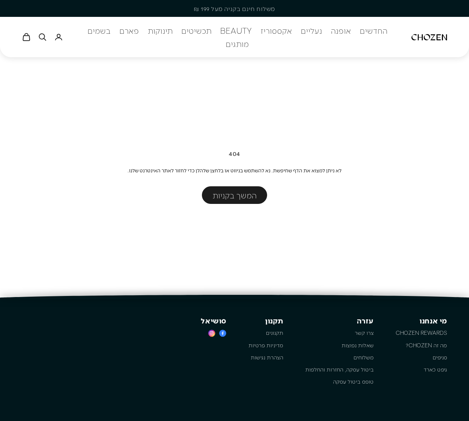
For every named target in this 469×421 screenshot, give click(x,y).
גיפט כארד (435, 369)
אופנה (341, 30)
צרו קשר (364, 332)
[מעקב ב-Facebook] (222, 333)
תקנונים (274, 332)
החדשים (373, 30)
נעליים (311, 30)
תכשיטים (196, 30)
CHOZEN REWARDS (421, 332)
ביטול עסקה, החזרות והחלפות (339, 369)
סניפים (440, 357)
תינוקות (160, 30)
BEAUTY (236, 30)
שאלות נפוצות (357, 345)
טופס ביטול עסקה (353, 381)
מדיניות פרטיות (265, 345)
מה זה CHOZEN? (426, 345)
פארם (129, 30)
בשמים (99, 30)
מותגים (237, 43)
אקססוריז (276, 30)
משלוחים (364, 357)
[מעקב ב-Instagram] (211, 333)
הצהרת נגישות (267, 357)
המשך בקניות (234, 195)
